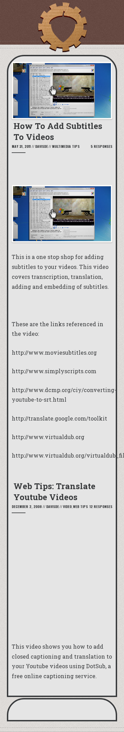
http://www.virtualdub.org (48, 436)
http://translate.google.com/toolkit (59, 418)
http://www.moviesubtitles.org (54, 352)
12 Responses (101, 506)
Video (67, 506)
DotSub (95, 666)
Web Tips (80, 506)
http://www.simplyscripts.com (54, 371)
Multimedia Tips (66, 146)
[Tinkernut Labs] (62, 27)
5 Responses (101, 146)
